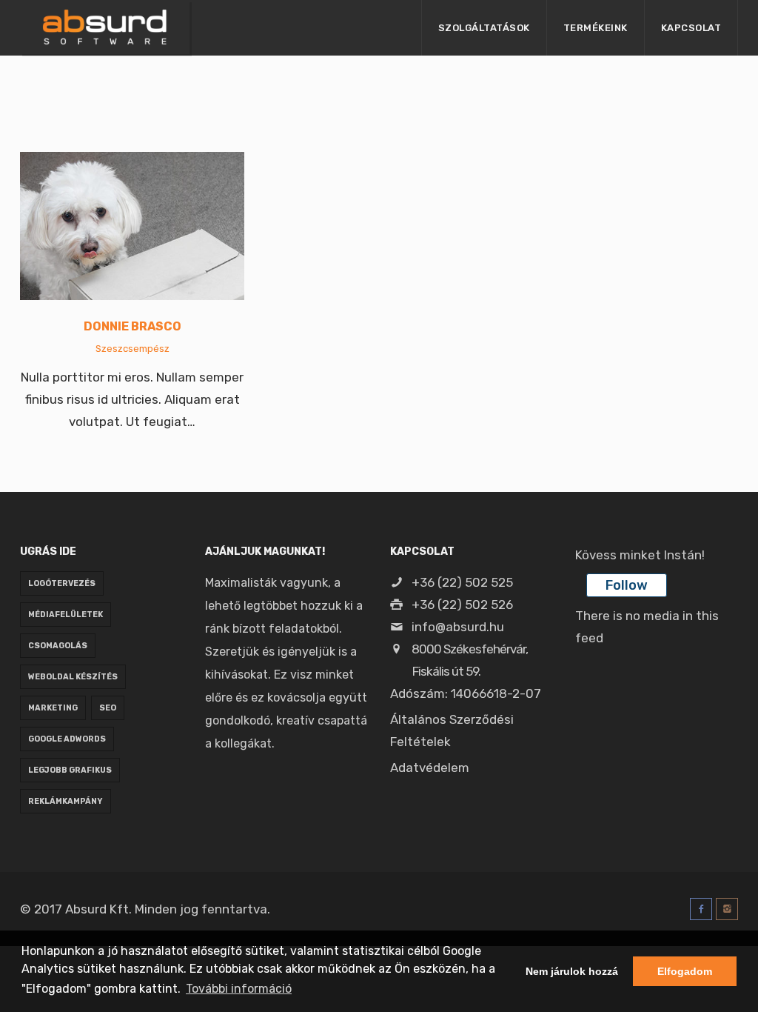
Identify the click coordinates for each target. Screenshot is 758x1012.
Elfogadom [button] (684, 971)
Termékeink (595, 27)
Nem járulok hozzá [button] (572, 971)
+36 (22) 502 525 (461, 582)
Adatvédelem (429, 767)
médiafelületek (65, 614)
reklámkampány (65, 801)
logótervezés (61, 583)
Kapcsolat (691, 27)
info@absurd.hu (456, 626)
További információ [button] (239, 989)
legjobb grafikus (70, 770)
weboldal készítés (73, 677)
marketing (53, 708)
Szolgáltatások (484, 27)
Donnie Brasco (132, 326)
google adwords (67, 739)
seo (107, 708)
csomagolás (57, 645)
